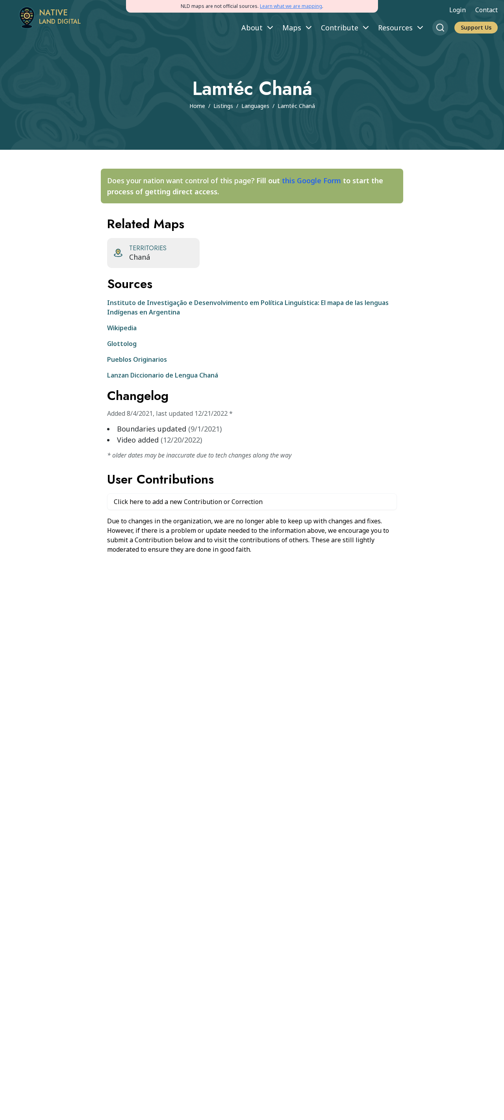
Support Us (476, 27)
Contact (486, 9)
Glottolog (122, 343)
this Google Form (311, 180)
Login (457, 9)
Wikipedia (122, 328)
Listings (223, 106)
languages (255, 106)
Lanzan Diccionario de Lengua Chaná (162, 375)
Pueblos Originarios (137, 359)
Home (197, 106)
